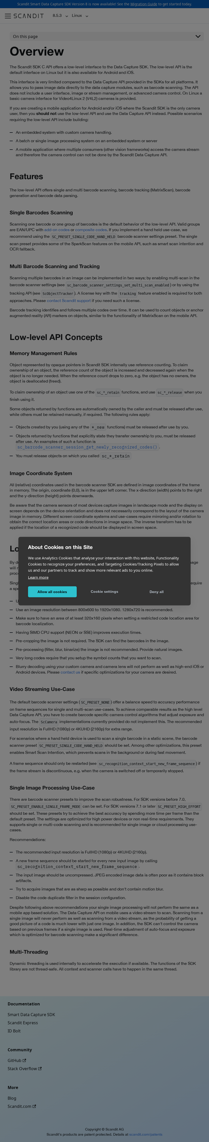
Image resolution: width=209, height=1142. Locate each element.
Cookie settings (104, 591)
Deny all (157, 592)
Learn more (38, 577)
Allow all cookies (52, 592)
